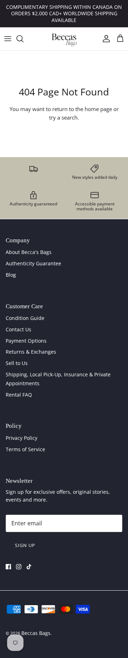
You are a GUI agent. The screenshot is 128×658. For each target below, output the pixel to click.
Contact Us (18, 329)
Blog (11, 274)
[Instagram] (18, 566)
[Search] (23, 38)
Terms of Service (25, 449)
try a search (63, 117)
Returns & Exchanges (31, 351)
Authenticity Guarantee (33, 263)
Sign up (25, 545)
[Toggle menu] (8, 38)
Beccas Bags (35, 633)
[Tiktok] (29, 566)
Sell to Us (17, 363)
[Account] (104, 38)
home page (98, 108)
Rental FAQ (19, 394)
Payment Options (26, 340)
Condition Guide (25, 318)
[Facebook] (8, 566)
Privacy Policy (21, 438)
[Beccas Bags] (64, 39)
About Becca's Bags (29, 252)
